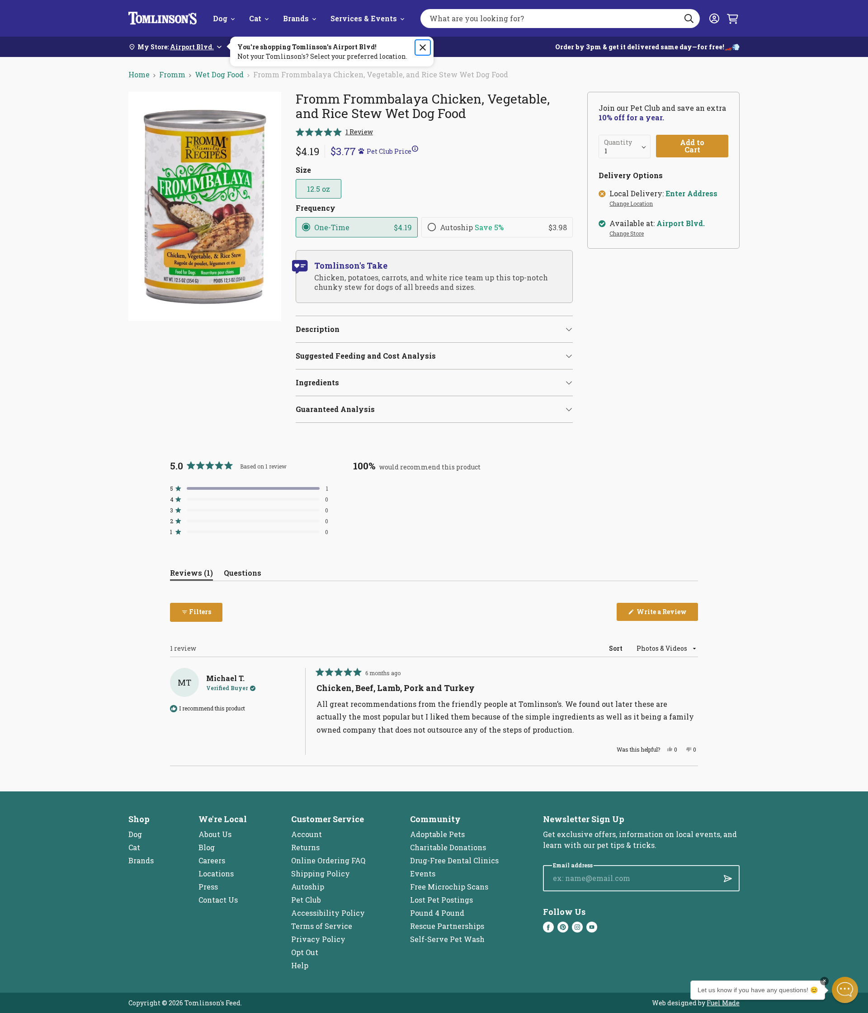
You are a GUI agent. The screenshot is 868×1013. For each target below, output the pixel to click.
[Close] (422, 47)
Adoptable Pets (437, 834)
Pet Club (306, 899)
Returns (305, 847)
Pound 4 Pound (437, 913)
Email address (573, 865)
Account (306, 834)
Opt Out (304, 952)
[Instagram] (577, 927)
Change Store (626, 234)
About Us (214, 834)
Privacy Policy (318, 939)
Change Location (631, 204)
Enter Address (691, 193)
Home (139, 74)
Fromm (172, 74)
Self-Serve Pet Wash (447, 939)
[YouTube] (591, 927)
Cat (255, 18)
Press (208, 886)
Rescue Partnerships (447, 926)
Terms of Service (321, 926)
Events (422, 873)
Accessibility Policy (328, 913)
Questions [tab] (242, 574)
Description (318, 329)
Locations (216, 873)
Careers (211, 860)
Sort (616, 648)
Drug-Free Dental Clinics (454, 860)
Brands (296, 18)
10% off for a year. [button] (631, 117)
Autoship (307, 886)
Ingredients (317, 382)
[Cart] (732, 18)
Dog (220, 18)
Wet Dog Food (219, 74)
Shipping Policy (320, 873)
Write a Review (666, 614)
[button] (334, 132)
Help (299, 965)
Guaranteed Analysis (335, 409)
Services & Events (363, 18)
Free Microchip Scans (449, 886)
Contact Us (218, 899)
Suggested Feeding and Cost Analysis (366, 355)
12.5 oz (318, 189)
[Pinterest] (562, 927)
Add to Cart (692, 145)
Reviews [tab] (191, 574)
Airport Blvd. (680, 223)
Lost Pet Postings (441, 899)
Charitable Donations (448, 847)
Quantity (618, 142)
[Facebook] (548, 927)
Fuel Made (723, 1003)
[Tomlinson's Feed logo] (162, 18)
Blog (206, 847)
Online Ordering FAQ (328, 860)
